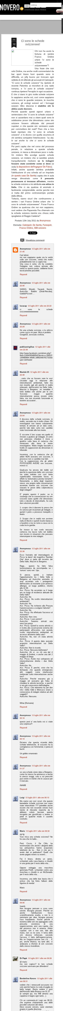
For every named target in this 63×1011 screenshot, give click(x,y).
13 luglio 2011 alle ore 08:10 (37, 797)
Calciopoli (27, 224)
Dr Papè (23, 958)
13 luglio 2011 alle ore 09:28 (40, 958)
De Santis (37, 224)
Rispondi (23, 274)
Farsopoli (47, 224)
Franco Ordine (26, 227)
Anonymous (45, 220)
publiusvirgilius (27, 346)
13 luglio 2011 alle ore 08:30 (38, 831)
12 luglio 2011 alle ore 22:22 (39, 305)
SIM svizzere (40, 227)
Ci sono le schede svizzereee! (32, 42)
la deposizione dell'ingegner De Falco (34, 166)
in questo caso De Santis (24, 175)
